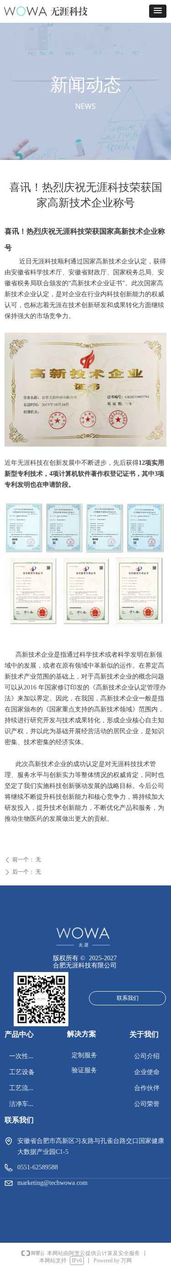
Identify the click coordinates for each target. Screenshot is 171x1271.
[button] (157, 11)
